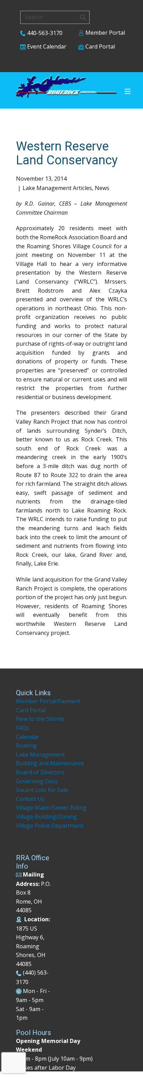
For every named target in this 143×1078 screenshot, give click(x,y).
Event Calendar (46, 46)
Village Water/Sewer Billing (51, 807)
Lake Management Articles (57, 188)
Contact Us (30, 799)
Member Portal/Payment (48, 701)
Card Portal (99, 46)
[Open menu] (128, 91)
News (102, 188)
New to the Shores (40, 719)
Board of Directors (40, 772)
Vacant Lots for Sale (42, 790)
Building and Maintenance (50, 763)
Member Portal (104, 32)
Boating (26, 745)
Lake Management (41, 754)
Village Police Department (49, 825)
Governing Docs (37, 781)
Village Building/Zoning (46, 816)
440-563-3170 (44, 33)
